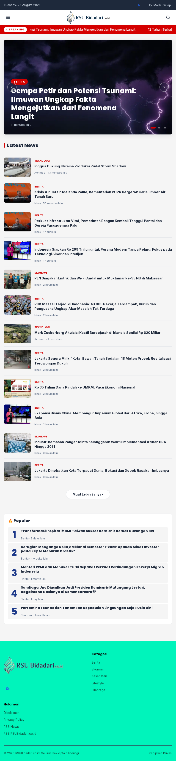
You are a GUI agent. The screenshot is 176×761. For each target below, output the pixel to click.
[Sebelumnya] (11, 87)
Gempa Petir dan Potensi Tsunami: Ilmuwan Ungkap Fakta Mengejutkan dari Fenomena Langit (73, 103)
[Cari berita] (168, 17)
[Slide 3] (165, 127)
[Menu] (8, 17)
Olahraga (98, 690)
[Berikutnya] (164, 87)
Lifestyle (98, 683)
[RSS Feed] (139, 5)
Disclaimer (11, 713)
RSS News (11, 727)
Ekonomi (98, 669)
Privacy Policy (14, 719)
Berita (96, 662)
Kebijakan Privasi (160, 753)
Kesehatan (99, 676)
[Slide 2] (159, 127)
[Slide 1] (153, 127)
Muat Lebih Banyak (88, 494)
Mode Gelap (162, 5)
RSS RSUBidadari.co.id (20, 733)
